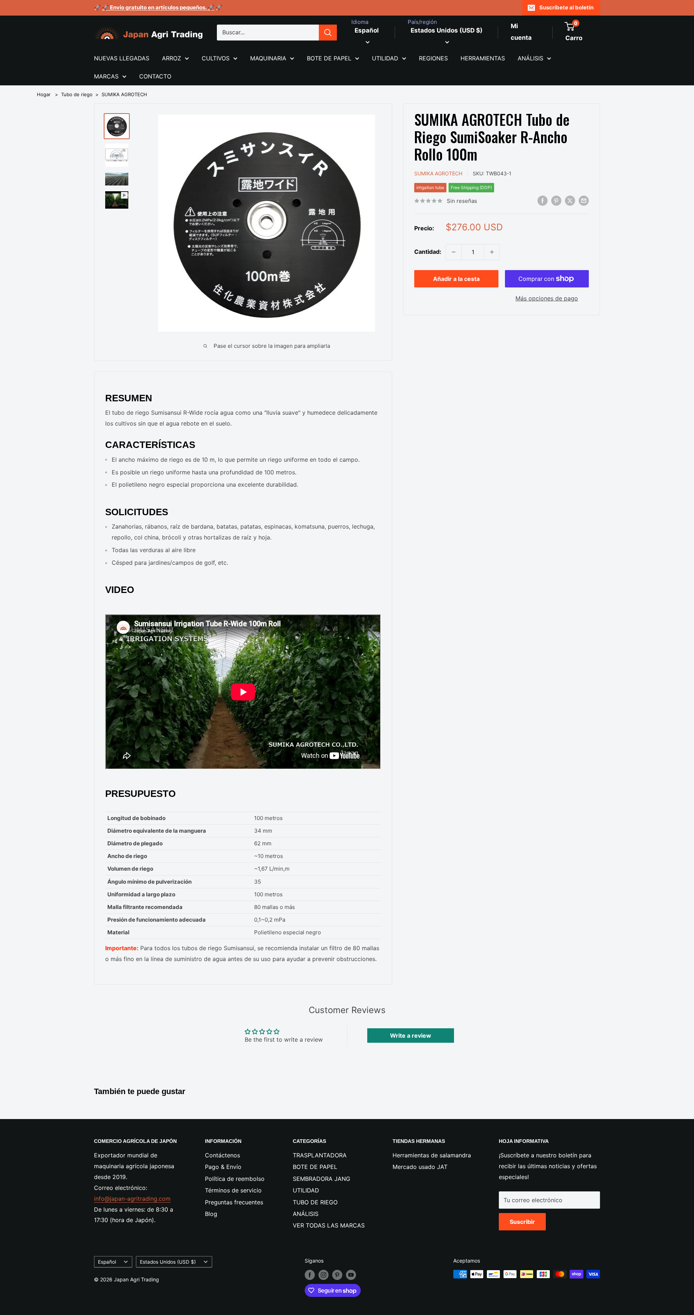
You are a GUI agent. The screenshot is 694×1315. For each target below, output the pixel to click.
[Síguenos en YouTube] (351, 1275)
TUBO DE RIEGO (315, 1202)
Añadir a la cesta (456, 278)
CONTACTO (155, 76)
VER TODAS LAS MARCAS (329, 1225)
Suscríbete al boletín (566, 7)
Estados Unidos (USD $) (168, 1262)
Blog (211, 1213)
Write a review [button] (410, 1035)
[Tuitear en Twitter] (570, 200)
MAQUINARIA (268, 58)
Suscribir (522, 1221)
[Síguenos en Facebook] (310, 1275)
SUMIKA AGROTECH (124, 94)
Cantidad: (427, 251)
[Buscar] (328, 32)
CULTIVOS (216, 58)
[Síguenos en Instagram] (323, 1275)
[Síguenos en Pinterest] (337, 1275)
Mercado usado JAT (420, 1166)
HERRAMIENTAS (482, 58)
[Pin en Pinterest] (556, 200)
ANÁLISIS (530, 58)
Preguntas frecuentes (234, 1202)
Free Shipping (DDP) (471, 187)
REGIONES (433, 58)
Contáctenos (222, 1155)
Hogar (44, 94)
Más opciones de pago (546, 298)
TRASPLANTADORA (320, 1155)
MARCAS (106, 76)
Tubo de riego (77, 94)
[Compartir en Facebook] (542, 200)
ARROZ (171, 58)
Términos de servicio (233, 1190)
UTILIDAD (385, 58)
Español (107, 1262)
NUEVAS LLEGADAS (121, 58)
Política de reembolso (235, 1178)
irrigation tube (430, 187)
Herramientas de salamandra (432, 1155)
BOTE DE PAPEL (329, 58)
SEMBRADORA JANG (321, 1178)
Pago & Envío (223, 1166)
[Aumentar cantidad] (492, 252)
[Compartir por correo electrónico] (584, 200)
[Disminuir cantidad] (453, 252)
